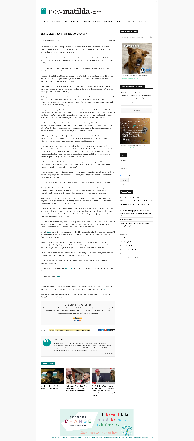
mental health (86, 330)
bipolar (52, 330)
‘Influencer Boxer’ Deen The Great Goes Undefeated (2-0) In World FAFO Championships (77, 388)
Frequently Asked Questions (129, 246)
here (76, 286)
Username (123, 160)
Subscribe (131, 21)
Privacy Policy (124, 254)
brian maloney (60, 330)
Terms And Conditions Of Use (130, 258)
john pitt (77, 330)
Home (46, 21)
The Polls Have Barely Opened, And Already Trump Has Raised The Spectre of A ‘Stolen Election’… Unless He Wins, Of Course (103, 390)
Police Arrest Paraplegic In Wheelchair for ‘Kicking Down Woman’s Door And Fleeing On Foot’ (135, 213)
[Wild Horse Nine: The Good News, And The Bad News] (52, 376)
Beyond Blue (68, 268)
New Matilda (46, 40)
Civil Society (111, 40)
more (113, 330)
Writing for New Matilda (128, 250)
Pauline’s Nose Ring (126, 219)
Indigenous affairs (59, 21)
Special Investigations (91, 21)
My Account (144, 21)
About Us (123, 238)
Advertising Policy (126, 242)
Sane (49, 232)
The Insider (108, 21)
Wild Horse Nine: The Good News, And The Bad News (51, 387)
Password (123, 168)
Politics (74, 21)
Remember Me (126, 176)
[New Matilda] (71, 11)
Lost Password (125, 185)
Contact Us (124, 234)
